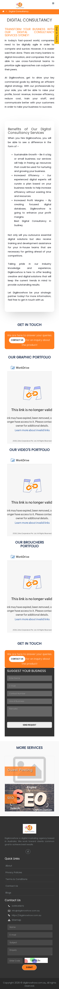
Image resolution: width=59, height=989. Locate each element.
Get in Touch (57, 34)
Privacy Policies (14, 872)
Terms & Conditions (16, 879)
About (9, 865)
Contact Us (12, 885)
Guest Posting (20, 770)
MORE (53, 6)
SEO (10, 798)
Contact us (17, 340)
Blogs (8, 892)
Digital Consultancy (18, 11)
